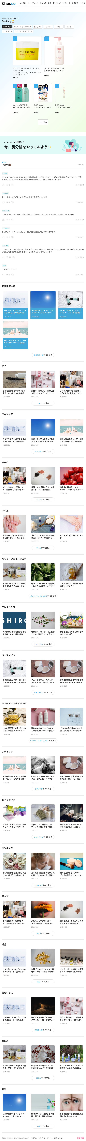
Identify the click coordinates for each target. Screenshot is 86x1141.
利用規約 (34, 1138)
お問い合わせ (58, 1138)
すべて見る (43, 122)
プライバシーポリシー (45, 1138)
